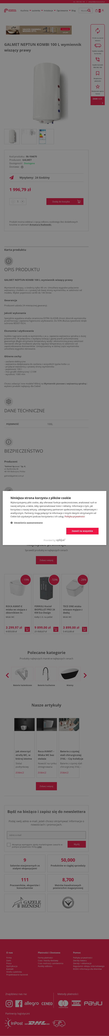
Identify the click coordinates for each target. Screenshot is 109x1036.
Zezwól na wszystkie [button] (82, 531)
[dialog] (54, 518)
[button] (27, 522)
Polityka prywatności (75, 516)
